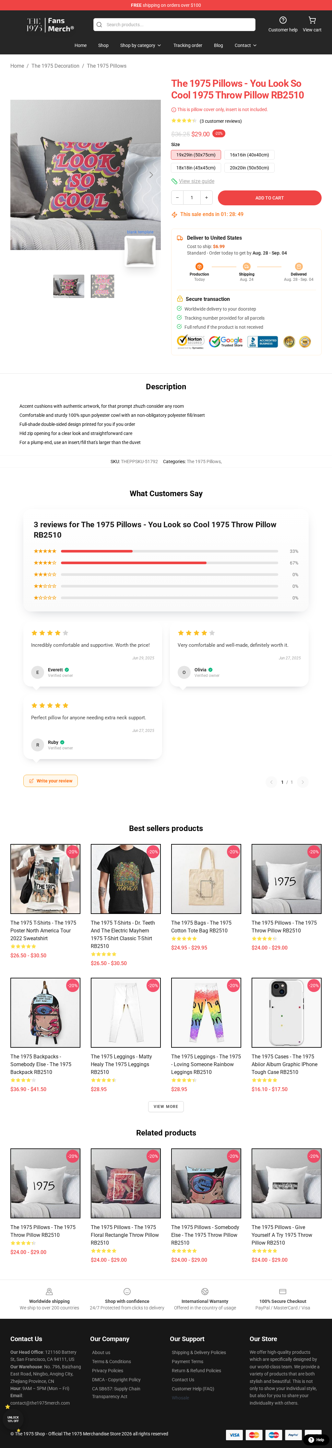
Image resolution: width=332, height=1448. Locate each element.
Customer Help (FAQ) (193, 1388)
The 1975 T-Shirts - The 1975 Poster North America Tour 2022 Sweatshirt (43, 930)
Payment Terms (187, 1361)
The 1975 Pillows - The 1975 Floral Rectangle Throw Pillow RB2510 (125, 1235)
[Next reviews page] (303, 782)
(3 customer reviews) (221, 121)
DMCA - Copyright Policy (116, 1379)
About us (101, 1352)
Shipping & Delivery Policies (199, 1352)
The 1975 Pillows (106, 66)
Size (175, 144)
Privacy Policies (107, 1370)
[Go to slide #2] (102, 286)
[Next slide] (151, 175)
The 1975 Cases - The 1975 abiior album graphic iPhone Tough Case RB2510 (284, 1064)
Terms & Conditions (111, 1361)
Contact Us (183, 1379)
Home (17, 66)
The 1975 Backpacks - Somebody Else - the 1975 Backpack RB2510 (40, 1064)
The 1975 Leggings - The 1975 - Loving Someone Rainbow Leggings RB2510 (206, 1064)
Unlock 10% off (13, 1419)
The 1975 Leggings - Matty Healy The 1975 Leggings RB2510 (121, 1064)
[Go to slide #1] (68, 286)
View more (166, 1106)
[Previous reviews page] (271, 782)
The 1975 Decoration (55, 66)
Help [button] (320, 1440)
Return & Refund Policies (196, 1370)
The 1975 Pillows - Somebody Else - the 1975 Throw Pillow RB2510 (205, 1235)
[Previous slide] (20, 175)
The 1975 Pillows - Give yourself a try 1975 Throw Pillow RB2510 (282, 1235)
